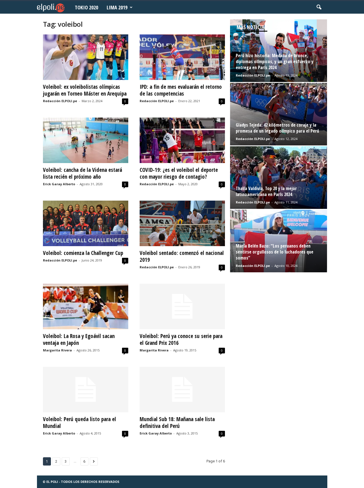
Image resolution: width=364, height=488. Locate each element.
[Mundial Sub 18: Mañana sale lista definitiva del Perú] (182, 389)
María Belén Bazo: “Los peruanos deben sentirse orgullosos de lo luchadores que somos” (274, 252)
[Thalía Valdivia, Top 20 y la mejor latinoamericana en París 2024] (278, 177)
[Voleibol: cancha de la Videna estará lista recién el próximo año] (85, 140)
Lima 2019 (117, 7)
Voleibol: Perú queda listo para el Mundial (79, 422)
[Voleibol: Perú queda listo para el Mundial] (85, 389)
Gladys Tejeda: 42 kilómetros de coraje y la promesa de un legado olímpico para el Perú (277, 128)
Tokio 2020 (86, 7)
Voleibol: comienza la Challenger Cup (83, 253)
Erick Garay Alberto (59, 184)
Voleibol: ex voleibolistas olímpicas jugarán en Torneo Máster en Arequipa (85, 90)
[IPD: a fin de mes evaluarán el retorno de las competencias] (182, 57)
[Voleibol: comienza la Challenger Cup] (85, 223)
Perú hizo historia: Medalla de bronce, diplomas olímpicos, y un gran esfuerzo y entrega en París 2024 (274, 61)
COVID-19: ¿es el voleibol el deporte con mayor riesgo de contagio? (179, 173)
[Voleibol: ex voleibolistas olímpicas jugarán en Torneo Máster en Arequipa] (85, 57)
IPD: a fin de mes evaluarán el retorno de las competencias (181, 90)
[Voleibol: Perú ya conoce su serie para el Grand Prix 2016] (182, 306)
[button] (319, 7)
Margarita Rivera (57, 350)
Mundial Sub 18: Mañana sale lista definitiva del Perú (177, 422)
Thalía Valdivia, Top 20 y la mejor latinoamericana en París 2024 (266, 191)
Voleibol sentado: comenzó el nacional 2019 (182, 256)
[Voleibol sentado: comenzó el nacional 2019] (182, 223)
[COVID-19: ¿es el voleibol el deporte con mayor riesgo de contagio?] (182, 140)
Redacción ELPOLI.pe (60, 101)
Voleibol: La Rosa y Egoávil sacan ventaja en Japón (79, 339)
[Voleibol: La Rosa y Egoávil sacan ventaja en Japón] (85, 306)
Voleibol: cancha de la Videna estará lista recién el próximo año (82, 173)
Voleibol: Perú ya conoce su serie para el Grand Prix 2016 (181, 339)
